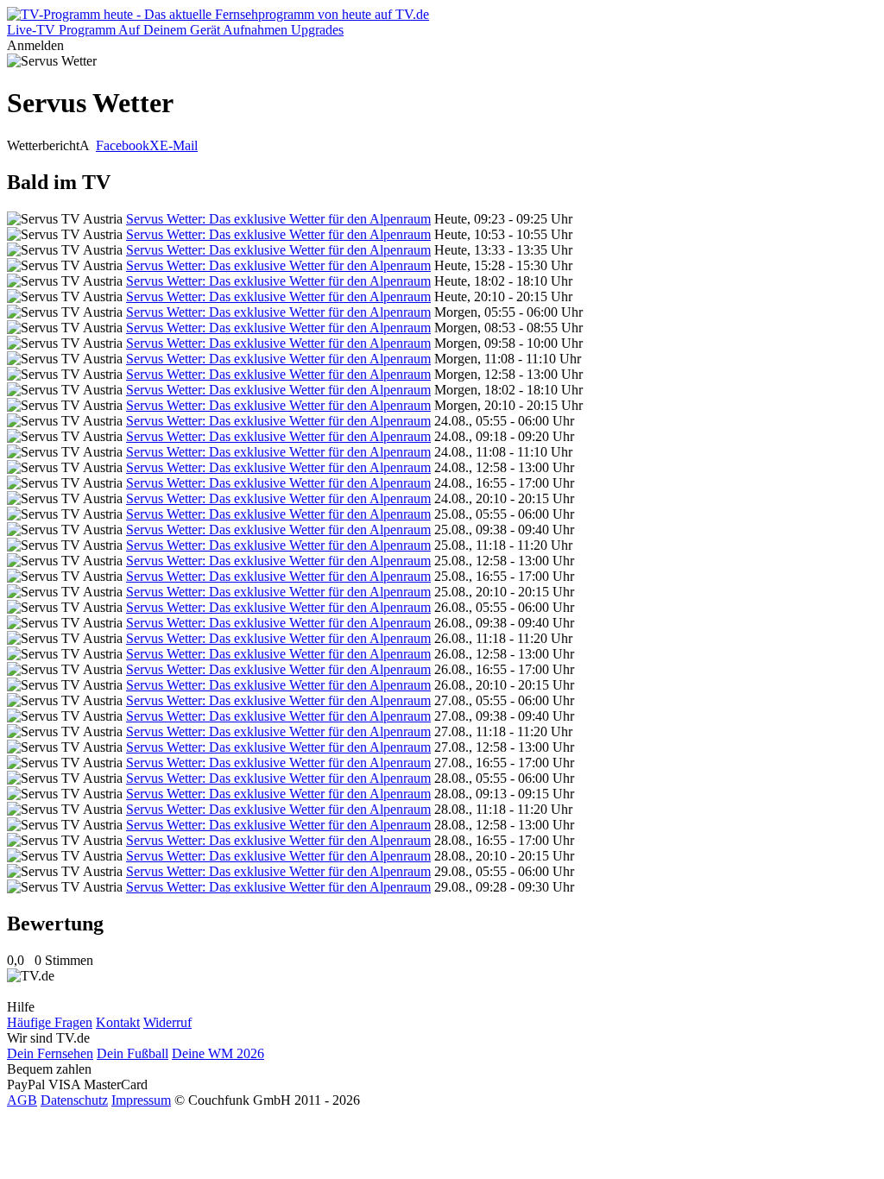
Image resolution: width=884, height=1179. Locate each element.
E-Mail (179, 145)
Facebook (122, 145)
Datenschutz (74, 1100)
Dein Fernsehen (50, 1053)
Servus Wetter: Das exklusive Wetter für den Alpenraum (278, 218)
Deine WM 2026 (218, 1053)
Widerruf (167, 1022)
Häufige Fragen (49, 1022)
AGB (22, 1100)
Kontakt (118, 1022)
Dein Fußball (132, 1053)
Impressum (141, 1100)
